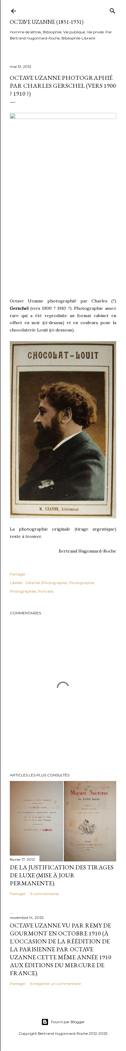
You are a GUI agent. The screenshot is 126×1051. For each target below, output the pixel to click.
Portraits (46, 591)
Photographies (23, 591)
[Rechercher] (112, 10)
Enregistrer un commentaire (55, 983)
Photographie (81, 582)
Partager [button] (18, 574)
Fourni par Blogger (68, 1022)
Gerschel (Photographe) (46, 582)
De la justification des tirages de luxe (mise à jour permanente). (61, 875)
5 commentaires (44, 893)
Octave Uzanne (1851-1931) (46, 21)
